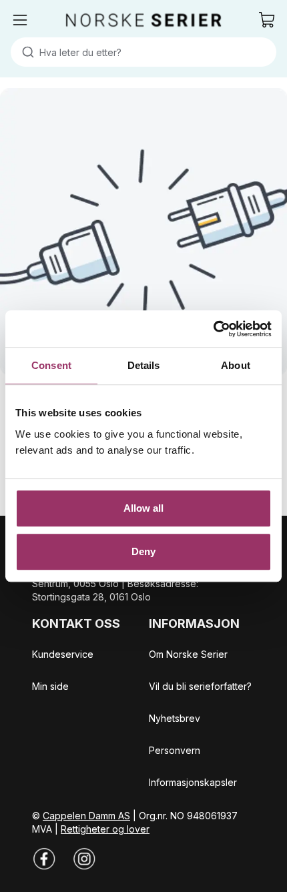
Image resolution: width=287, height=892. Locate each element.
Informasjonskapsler (193, 782)
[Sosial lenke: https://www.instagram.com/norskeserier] (84, 859)
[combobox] (143, 52)
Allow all (143, 508)
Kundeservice (62, 654)
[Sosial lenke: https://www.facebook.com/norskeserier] (44, 859)
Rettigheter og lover (105, 829)
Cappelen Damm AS (86, 815)
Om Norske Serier (188, 654)
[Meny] (20, 20)
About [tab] (235, 365)
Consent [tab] (51, 365)
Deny (143, 551)
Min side (50, 686)
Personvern (174, 750)
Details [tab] (143, 365)
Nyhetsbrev (174, 718)
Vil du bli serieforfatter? (200, 686)
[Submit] (25, 52)
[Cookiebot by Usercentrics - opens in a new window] (213, 329)
